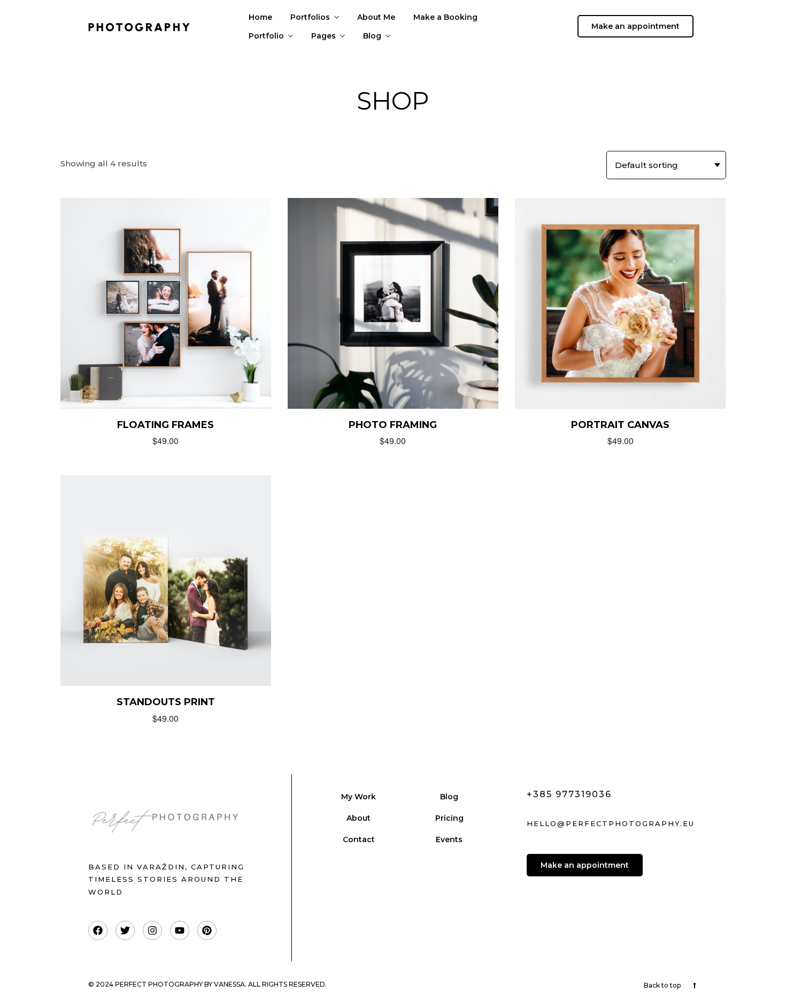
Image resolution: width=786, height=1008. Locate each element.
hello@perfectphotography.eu (611, 823)
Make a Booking (445, 17)
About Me (376, 17)
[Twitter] (125, 930)
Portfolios (310, 17)
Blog (372, 36)
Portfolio (266, 36)
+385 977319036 (569, 794)
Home (260, 17)
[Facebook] (97, 930)
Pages (323, 36)
